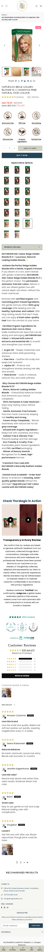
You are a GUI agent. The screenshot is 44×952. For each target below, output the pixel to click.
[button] (41, 6)
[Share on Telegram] (28, 81)
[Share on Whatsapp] (31, 81)
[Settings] (36, 6)
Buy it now (22, 155)
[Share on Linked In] (25, 81)
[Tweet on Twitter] (19, 81)
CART (31, 950)
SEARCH (39, 950)
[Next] (39, 45)
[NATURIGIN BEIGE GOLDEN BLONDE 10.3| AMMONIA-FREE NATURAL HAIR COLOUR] (6, 71)
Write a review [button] (22, 675)
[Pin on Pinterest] (22, 81)
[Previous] (4, 45)
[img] (8, 711)
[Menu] (2, 6)
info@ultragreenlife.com (13, 899)
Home (4, 15)
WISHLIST (23, 950)
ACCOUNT (13, 950)
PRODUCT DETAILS (12, 247)
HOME (3, 950)
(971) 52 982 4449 (10, 895)
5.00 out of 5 (28, 650)
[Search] (6, 6)
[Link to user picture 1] (7, 849)
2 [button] (20, 862)
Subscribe (36, 925)
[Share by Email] (34, 81)
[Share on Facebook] (16, 81)
